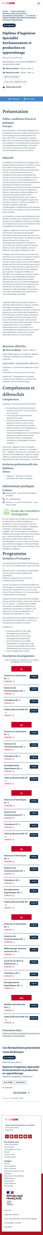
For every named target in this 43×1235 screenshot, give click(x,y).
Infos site (7, 1210)
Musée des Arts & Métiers (14, 1176)
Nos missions (9, 1147)
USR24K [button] (7, 827)
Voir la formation (20, 1092)
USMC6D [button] (8, 681)
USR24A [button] (7, 703)
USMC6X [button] (8, 954)
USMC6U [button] (8, 895)
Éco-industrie (30, 15)
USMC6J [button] (8, 750)
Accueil (5, 11)
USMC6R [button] (8, 861)
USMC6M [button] (8, 806)
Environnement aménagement (13, 15)
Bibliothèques (9, 1178)
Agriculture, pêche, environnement (14, 13)
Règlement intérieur (11, 1215)
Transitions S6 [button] (11, 756)
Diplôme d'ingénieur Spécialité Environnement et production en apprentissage (21, 1070)
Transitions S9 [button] (11, 973)
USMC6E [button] (8, 694)
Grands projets (10, 1157)
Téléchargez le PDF (13, 87)
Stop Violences (10, 1183)
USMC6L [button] (8, 771)
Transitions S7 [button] (11, 824)
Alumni (7, 1152)
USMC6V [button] (8, 930)
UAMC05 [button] (8, 1023)
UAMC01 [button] (8, 715)
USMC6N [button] (8, 818)
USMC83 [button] (8, 967)
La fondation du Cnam (12, 1149)
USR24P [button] (7, 883)
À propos (7, 1161)
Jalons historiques (11, 1144)
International (9, 1181)
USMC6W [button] (8, 942)
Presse (6, 1164)
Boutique (7, 1173)
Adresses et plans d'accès (14, 1171)
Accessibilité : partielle (12, 1223)
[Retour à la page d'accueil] (8, 3)
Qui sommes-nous (11, 1142)
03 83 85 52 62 (14, 499)
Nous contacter (10, 1168)
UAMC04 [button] (8, 1010)
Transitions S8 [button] (11, 880)
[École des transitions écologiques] (21, 512)
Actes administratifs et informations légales (20, 1219)
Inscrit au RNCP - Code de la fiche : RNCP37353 (21, 363)
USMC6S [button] (8, 874)
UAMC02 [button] (8, 784)
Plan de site (8, 1186)
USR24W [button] (8, 976)
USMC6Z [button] (8, 988)
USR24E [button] (7, 759)
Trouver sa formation (18, 11)
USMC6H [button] (8, 737)
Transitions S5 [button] (11, 700)
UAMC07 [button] (8, 908)
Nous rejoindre (10, 1166)
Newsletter (8, 1227)
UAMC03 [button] (8, 840)
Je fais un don (9, 1154)
